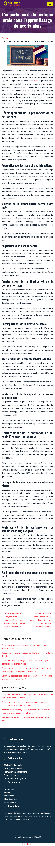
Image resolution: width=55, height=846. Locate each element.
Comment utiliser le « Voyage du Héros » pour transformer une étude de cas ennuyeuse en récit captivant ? (14, 620)
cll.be (36, 81)
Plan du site (27, 844)
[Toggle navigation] (50, 4)
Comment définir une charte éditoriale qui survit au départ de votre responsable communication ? (40, 620)
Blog (6, 38)
